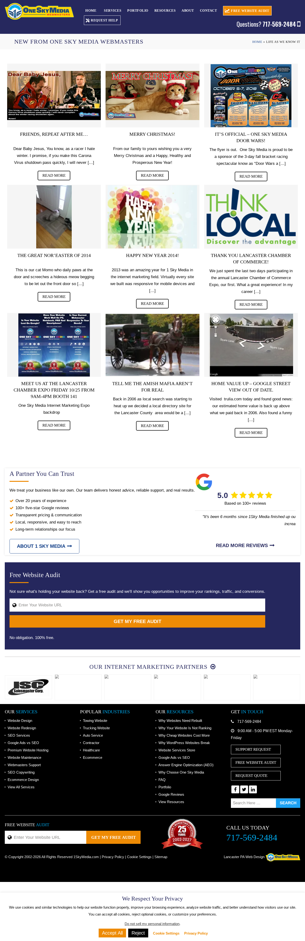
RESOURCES (165, 10)
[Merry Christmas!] (152, 95)
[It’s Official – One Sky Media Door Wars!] (251, 95)
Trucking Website (96, 728)
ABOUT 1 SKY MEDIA (41, 546)
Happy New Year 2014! (152, 255)
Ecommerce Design (23, 780)
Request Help (104, 20)
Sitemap (160, 857)
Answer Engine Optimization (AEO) (186, 765)
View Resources (171, 802)
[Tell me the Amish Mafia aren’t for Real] (152, 345)
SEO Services (19, 735)
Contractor (91, 743)
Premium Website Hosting (28, 750)
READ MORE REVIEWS (242, 545)
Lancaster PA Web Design (244, 857)
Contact (208, 10)
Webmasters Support (24, 765)
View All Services (21, 787)
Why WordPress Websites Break (184, 743)
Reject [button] (138, 933)
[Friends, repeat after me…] (54, 95)
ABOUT (188, 10)
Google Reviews (171, 794)
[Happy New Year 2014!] (152, 217)
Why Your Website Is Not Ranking (184, 728)
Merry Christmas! (152, 134)
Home (90, 10)
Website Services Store (176, 750)
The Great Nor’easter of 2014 (54, 255)
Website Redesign (22, 728)
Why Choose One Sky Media (181, 772)
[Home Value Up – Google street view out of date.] (251, 345)
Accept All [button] (112, 933)
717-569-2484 (249, 722)
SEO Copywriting (21, 772)
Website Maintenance (24, 757)
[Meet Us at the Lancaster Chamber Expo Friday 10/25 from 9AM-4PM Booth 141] (54, 345)
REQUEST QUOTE (251, 775)
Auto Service (93, 735)
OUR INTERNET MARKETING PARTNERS (149, 667)
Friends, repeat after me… (54, 134)
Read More (54, 175)
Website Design (20, 721)
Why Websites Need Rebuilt (180, 721)
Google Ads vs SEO (23, 743)
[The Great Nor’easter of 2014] (54, 217)
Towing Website (95, 721)
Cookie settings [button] (139, 857)
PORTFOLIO (137, 10)
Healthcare (91, 750)
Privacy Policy (113, 857)
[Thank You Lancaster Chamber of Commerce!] (251, 217)
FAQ (162, 780)
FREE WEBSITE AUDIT (250, 11)
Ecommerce (92, 757)
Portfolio (164, 787)
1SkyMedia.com (86, 857)
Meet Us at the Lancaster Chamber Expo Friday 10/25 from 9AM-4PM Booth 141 (54, 390)
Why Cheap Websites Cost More (184, 735)
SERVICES (112, 10)
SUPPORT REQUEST (253, 749)
